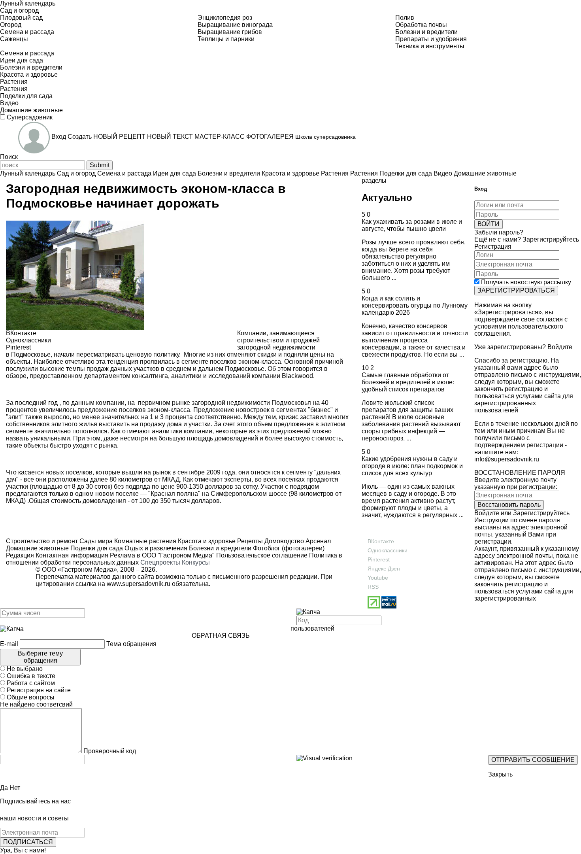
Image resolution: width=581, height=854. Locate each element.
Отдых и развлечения (155, 548)
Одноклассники (387, 550)
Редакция (20, 555)
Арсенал (317, 541)
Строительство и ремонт (42, 541)
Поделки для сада (96, 548)
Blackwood (297, 375)
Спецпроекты (160, 562)
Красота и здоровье (206, 541)
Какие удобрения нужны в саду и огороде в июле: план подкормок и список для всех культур (412, 465)
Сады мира (95, 541)
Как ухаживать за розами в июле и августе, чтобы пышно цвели (412, 225)
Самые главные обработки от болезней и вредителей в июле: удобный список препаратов (408, 382)
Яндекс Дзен (384, 568)
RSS (373, 587)
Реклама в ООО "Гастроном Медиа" (162, 555)
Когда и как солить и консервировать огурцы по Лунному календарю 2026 (415, 305)
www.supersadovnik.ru (138, 583)
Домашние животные (37, 548)
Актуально (387, 197)
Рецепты (249, 541)
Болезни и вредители (219, 548)
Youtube (378, 577)
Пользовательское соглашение (261, 555)
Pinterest (379, 559)
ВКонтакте (381, 541)
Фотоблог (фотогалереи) (287, 548)
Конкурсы (196, 562)
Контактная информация (72, 555)
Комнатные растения (144, 541)
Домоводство (283, 541)
